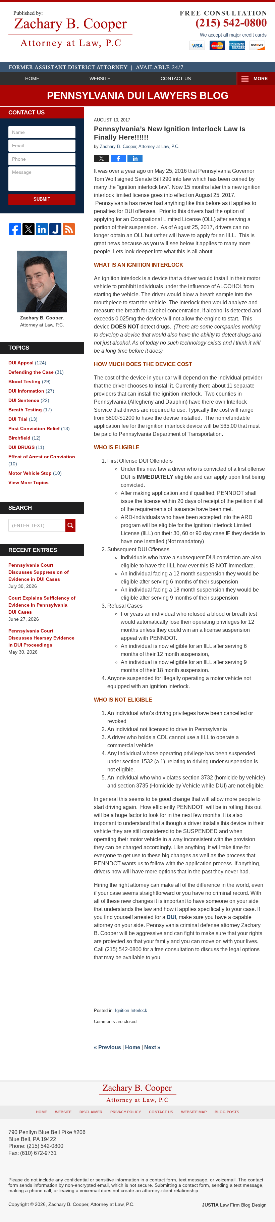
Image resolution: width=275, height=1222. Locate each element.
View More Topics (28, 482)
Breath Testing (30, 409)
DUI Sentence (28, 400)
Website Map (194, 1112)
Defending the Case (36, 372)
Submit (42, 199)
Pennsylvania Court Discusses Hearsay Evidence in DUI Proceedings (41, 638)
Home (32, 78)
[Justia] (55, 229)
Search (70, 525)
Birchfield (24, 438)
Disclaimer (90, 1112)
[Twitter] (28, 229)
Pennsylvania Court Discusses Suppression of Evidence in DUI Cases (38, 572)
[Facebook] (15, 229)
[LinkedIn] (42, 229)
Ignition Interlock (131, 1010)
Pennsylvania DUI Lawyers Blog (70, 29)
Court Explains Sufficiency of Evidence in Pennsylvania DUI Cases (41, 605)
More (261, 78)
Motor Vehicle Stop (35, 473)
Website (100, 78)
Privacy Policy (125, 1112)
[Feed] (68, 229)
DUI (171, 917)
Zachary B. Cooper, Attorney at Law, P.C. (91, 1204)
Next (152, 1047)
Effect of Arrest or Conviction (41, 460)
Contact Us (176, 78)
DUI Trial (23, 419)
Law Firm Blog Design (234, 1205)
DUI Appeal (27, 362)
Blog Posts (227, 1112)
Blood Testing (29, 381)
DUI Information (31, 391)
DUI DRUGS (26, 447)
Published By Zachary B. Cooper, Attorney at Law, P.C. (223, 30)
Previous (107, 1047)
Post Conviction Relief (39, 428)
